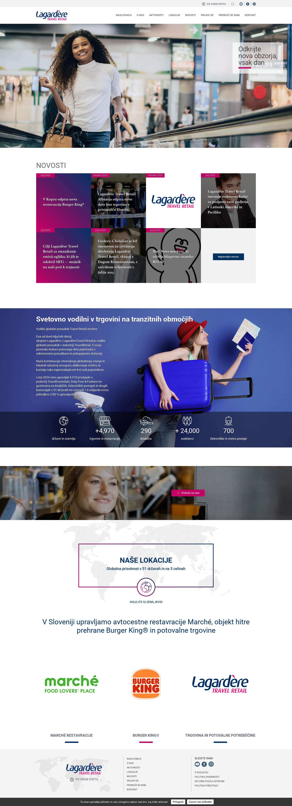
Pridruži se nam (190, 493)
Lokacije (174, 15)
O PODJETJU (201, 772)
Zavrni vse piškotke (200, 801)
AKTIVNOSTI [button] (156, 15)
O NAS (130, 763)
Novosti (190, 15)
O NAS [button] (140, 15)
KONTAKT (250, 15)
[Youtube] (241, 3)
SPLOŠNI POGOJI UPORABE (210, 781)
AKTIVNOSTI (133, 767)
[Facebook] (247, 3)
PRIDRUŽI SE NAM (136, 785)
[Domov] (51, 15)
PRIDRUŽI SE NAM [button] (229, 15)
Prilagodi (178, 801)
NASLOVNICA (124, 15)
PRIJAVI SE (207, 15)
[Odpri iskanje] (232, 4)
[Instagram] (254, 3)
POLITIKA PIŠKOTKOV (206, 785)
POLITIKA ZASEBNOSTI (207, 776)
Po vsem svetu (216, 4)
